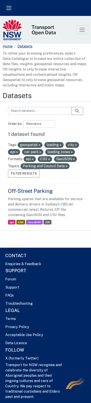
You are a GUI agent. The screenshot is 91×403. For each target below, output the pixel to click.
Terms (10, 319)
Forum (10, 279)
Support (12, 287)
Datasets (24, 46)
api (12, 222)
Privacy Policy (17, 327)
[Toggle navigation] (9, 8)
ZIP (47, 222)
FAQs (9, 295)
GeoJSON (34, 222)
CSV (20, 222)
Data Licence (16, 343)
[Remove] (39, 145)
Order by (14, 123)
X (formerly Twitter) (21, 358)
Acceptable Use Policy (24, 335)
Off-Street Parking (30, 191)
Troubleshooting (19, 303)
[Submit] (77, 111)
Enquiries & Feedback (23, 264)
